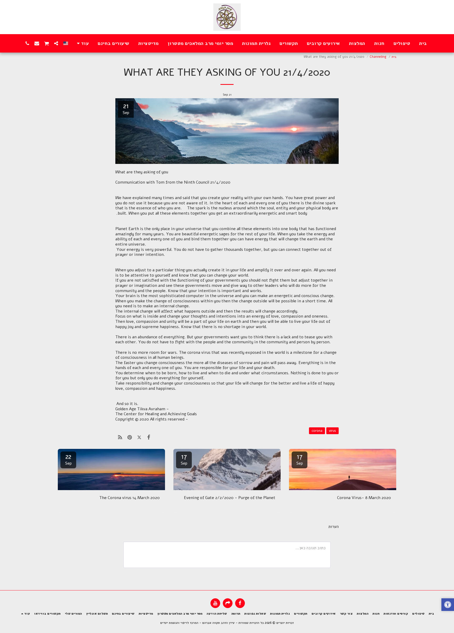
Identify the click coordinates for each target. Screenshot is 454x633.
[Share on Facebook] (148, 437)
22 (68, 459)
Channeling (378, 56)
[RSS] (120, 437)
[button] (56, 43)
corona (317, 430)
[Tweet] (139, 437)
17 (299, 459)
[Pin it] (129, 437)
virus (332, 430)
